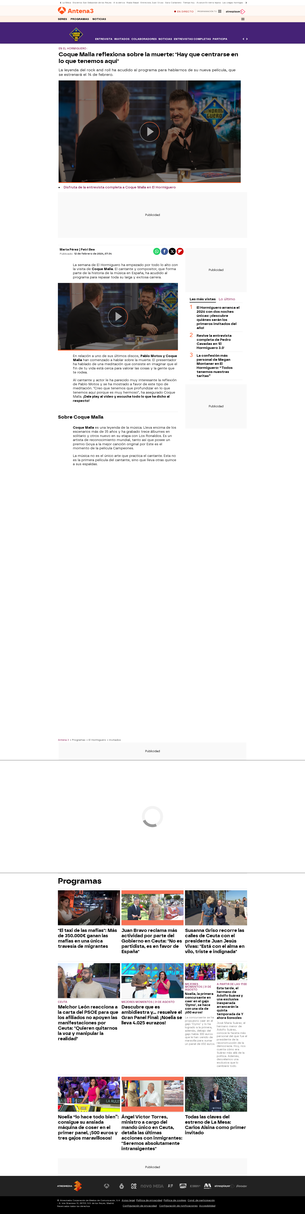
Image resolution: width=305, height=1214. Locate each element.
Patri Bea (88, 249)
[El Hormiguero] (76, 41)
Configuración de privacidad (140, 1205)
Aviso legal (128, 1200)
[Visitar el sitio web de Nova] (146, 1186)
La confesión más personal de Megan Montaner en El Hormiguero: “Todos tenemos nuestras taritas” (215, 366)
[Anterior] (59, 2)
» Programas (77, 739)
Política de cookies (175, 1200)
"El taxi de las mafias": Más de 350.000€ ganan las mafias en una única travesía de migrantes (87, 938)
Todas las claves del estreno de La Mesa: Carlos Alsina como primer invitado (215, 1124)
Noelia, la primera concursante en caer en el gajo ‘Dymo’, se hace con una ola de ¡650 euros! (199, 1003)
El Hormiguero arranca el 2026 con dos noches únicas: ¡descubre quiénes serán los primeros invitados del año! (218, 318)
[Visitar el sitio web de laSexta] (121, 1186)
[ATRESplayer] (235, 11)
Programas (80, 19)
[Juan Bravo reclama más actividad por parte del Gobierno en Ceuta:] (152, 908)
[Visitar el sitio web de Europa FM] (195, 1186)
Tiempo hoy (189, 3)
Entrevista (103, 39)
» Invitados (114, 739)
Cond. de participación (201, 1200)
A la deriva (119, 3)
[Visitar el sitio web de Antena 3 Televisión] (109, 1186)
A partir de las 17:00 (232, 984)
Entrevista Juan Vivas (151, 3)
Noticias (99, 19)
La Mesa (66, 3)
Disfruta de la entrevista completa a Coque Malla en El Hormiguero (120, 187)
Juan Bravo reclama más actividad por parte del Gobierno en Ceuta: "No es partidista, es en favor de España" (151, 941)
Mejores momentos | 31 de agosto (148, 1002)
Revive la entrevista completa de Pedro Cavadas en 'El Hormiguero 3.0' (214, 342)
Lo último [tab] (227, 299)
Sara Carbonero (173, 3)
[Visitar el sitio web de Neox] (133, 1186)
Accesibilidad (207, 1205)
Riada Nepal (133, 3)
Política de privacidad (149, 1200)
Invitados (122, 39)
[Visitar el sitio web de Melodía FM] (207, 1186)
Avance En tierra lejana (208, 3)
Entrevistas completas (192, 39)
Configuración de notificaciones (178, 1205)
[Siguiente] (245, 2)
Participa (220, 39)
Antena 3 (63, 739)
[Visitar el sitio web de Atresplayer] (225, 1186)
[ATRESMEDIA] (69, 1186)
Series (62, 19)
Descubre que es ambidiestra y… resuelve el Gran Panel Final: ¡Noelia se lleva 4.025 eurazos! (151, 1014)
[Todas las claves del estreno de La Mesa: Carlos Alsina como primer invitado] (216, 1095)
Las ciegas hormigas (232, 3)
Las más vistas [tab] (203, 299)
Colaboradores (144, 39)
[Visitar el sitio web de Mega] (158, 1186)
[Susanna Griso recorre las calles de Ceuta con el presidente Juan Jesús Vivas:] (216, 908)
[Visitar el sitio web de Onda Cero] (183, 1186)
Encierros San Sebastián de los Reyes (92, 3)
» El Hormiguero (96, 739)
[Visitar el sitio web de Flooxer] (241, 1186)
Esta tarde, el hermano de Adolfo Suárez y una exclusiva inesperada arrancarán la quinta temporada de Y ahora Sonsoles (230, 1003)
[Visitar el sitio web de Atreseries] (170, 1186)
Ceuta (62, 1002)
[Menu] (243, 19)
